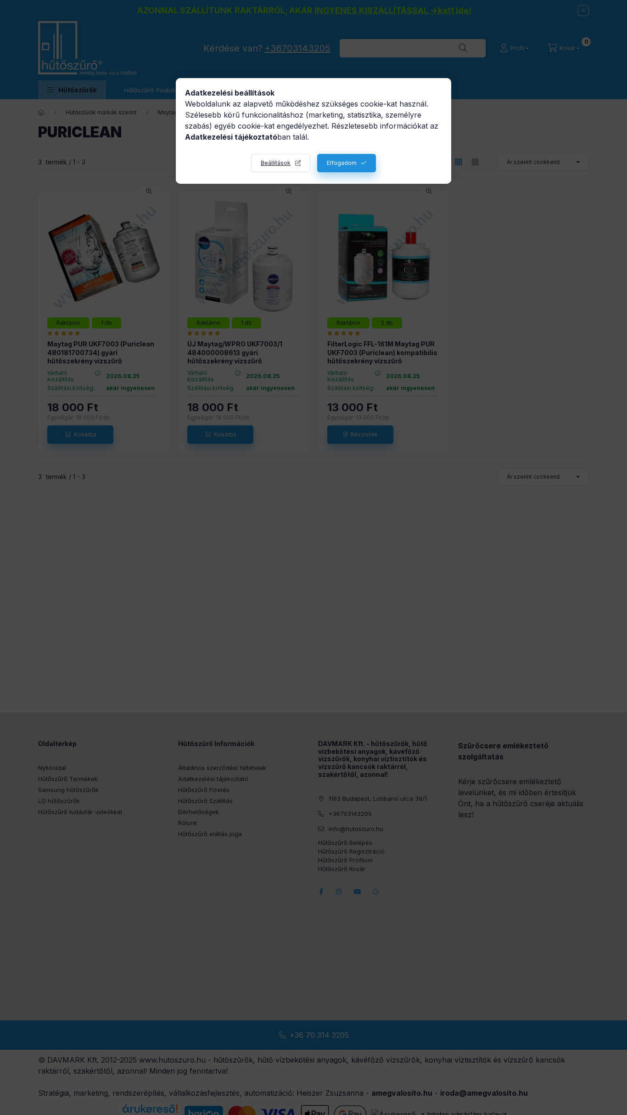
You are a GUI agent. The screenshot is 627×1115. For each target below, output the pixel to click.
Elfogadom (342, 162)
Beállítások (276, 162)
